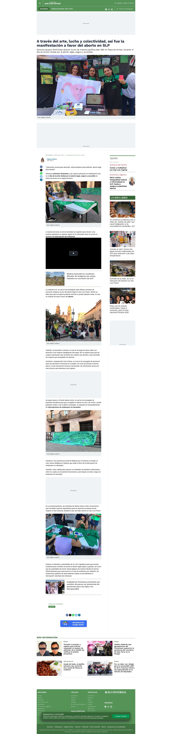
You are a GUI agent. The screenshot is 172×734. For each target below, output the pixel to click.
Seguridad (41, 708)
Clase (89, 700)
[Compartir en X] (41, 170)
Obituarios (91, 708)
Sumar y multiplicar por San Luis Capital (118, 169)
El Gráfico (91, 695)
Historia (103, 727)
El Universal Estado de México (78, 705)
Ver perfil (50, 160)
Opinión (114, 158)
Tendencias (41, 710)
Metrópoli (49, 155)
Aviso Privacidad (95, 727)
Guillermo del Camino (118, 165)
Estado (40, 695)
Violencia (77, 727)
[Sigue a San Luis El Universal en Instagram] (112, 9)
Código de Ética (68, 727)
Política (40, 698)
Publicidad (85, 727)
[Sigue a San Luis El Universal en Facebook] (106, 9)
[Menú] (40, 3)
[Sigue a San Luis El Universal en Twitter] (109, 9)
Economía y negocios (118, 175)
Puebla (73, 700)
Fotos (71, 9)
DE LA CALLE (114, 162)
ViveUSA (90, 702)
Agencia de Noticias (57, 9)
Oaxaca (73, 698)
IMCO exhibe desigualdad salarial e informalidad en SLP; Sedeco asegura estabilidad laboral (118, 183)
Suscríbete (44, 9)
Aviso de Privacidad (97, 718)
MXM (66, 9)
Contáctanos (58, 727)
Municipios (41, 704)
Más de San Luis (43, 702)
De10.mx (90, 698)
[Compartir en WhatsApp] (41, 173)
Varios (73, 721)
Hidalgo (73, 702)
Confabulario (92, 706)
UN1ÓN (90, 704)
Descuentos (91, 710)
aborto (52, 606)
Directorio (50, 727)
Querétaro (74, 695)
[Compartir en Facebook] (41, 167)
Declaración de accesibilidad (116, 727)
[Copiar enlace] (41, 179)
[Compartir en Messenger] (41, 176)
